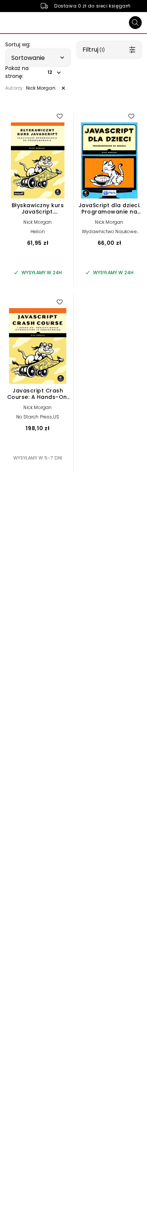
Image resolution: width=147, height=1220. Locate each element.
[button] (38, 58)
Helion (38, 231)
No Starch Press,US (38, 417)
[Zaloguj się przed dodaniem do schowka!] (60, 116)
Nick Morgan (37, 222)
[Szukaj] (135, 22)
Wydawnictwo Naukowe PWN (109, 234)
